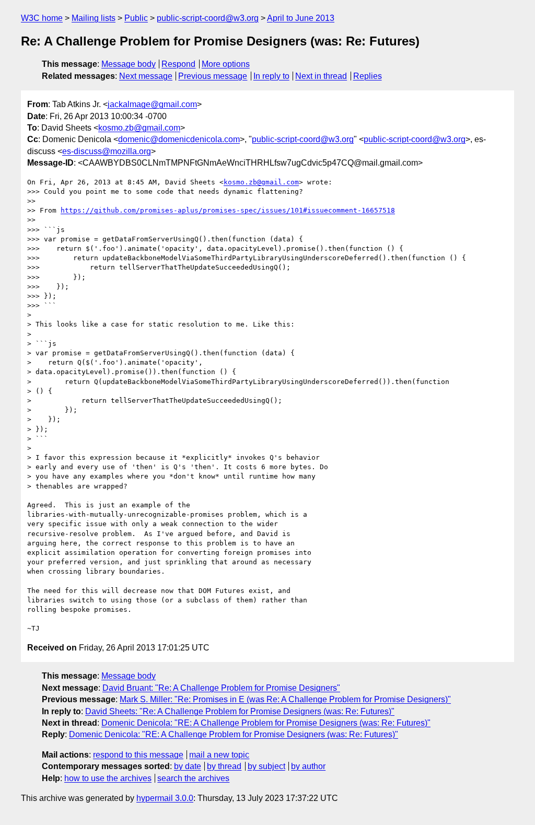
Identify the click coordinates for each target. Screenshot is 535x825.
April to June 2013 (300, 18)
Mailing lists (93, 18)
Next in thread (321, 76)
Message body (128, 64)
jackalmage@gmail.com (152, 104)
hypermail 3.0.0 (164, 798)
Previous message (212, 76)
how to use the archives (108, 778)
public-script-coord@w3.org (208, 18)
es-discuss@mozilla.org (106, 151)
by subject (266, 766)
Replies (367, 76)
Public (136, 18)
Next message (145, 76)
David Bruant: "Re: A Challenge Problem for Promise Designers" (221, 687)
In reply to (271, 76)
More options (226, 64)
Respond (178, 64)
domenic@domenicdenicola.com (179, 139)
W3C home (42, 18)
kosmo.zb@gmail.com (139, 127)
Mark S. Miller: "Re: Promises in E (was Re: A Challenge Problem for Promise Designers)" (285, 699)
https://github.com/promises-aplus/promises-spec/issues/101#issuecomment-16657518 (228, 210)
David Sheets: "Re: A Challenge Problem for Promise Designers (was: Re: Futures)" (239, 711)
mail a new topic (219, 754)
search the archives (193, 778)
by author (308, 766)
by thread (224, 766)
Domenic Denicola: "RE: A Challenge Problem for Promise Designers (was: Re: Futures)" (266, 722)
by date (187, 766)
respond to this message (138, 754)
